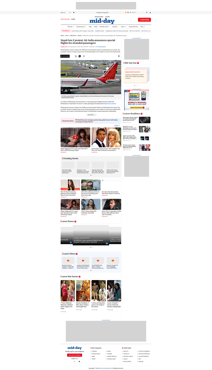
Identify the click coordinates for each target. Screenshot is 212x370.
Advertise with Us (128, 356)
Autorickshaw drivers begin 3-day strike (82, 31)
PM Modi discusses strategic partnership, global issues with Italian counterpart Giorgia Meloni (96, 121)
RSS (140, 359)
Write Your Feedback (75, 355)
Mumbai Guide (104, 26)
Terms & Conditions (144, 351)
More (142, 26)
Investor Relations (144, 356)
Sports (123, 26)
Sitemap (141, 361)
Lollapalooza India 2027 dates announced (116, 31)
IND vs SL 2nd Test (135, 31)
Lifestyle (114, 26)
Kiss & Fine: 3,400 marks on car (150, 31)
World (95, 26)
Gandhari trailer (99, 31)
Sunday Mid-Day (133, 26)
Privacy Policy (127, 361)
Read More (91, 115)
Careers (125, 359)
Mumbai (69, 26)
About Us (125, 351)
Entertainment (80, 26)
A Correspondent (101, 46)
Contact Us (126, 354)
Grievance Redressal (144, 354)
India (90, 26)
